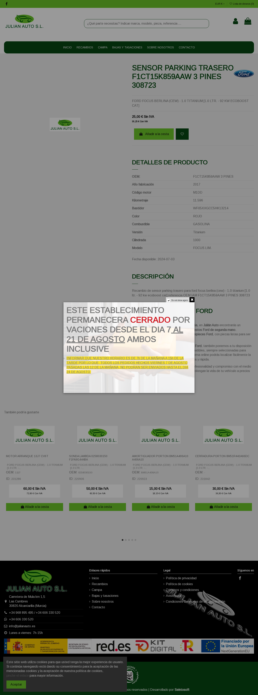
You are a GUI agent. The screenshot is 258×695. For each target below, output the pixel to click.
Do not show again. (179, 300)
